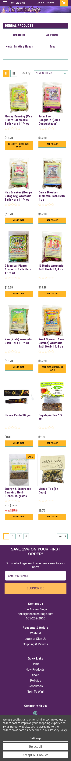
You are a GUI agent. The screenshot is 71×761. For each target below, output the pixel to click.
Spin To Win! (35, 691)
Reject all (35, 746)
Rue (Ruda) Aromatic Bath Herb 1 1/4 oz (18, 341)
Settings (35, 738)
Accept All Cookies (35, 755)
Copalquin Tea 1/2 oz (50, 417)
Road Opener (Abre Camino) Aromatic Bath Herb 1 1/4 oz (51, 342)
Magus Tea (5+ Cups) (48, 490)
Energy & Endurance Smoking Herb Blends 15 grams (18, 492)
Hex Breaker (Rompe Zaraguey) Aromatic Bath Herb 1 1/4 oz (19, 196)
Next (61, 536)
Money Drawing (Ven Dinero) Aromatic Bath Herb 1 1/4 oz (18, 120)
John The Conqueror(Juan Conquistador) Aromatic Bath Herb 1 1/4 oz (51, 120)
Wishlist (35, 633)
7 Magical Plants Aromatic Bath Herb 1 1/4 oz (18, 269)
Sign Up (50, 2)
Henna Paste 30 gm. (18, 415)
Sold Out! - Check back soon (18, 145)
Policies (35, 680)
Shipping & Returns (35, 644)
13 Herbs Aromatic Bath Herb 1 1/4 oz (50, 267)
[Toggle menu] (5, 5)
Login (39, 2)
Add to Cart (52, 144)
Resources (35, 686)
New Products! (35, 669)
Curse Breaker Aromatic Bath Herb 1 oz (51, 196)
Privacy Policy (58, 730)
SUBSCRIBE (35, 588)
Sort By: (27, 73)
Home (36, 664)
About (35, 675)
